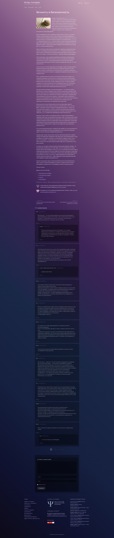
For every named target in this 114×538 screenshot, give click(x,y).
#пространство (65, 182)
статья (43, 112)
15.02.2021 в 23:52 (46, 226)
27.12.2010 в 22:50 (41, 245)
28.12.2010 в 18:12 (43, 424)
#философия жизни (72, 182)
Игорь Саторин (32, 2)
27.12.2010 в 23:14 (42, 281)
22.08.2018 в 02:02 (60, 268)
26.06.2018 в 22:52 (45, 435)
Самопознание (27, 511)
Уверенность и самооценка (30, 503)
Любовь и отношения (29, 501)
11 (60, 449)
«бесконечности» (70, 18)
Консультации (31, 7)
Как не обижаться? (82, 510)
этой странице (62, 187)
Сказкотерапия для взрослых (30, 516)
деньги (39, 46)
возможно (52, 154)
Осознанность (27, 504)
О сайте (25, 7)
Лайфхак (26, 508)
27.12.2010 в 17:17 (42, 211)
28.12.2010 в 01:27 (42, 358)
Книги (36, 7)
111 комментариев (44, 15)
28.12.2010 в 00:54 (42, 321)
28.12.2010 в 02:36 (41, 383)
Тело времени (42, 179)
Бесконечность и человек (45, 173)
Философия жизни (28, 513)
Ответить (37, 223)
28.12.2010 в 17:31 (43, 403)
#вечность (45, 182)
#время (49, 182)
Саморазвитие (27, 506)
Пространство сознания (45, 175)
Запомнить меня (42, 484)
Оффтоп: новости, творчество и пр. (32, 518)
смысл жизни (59, 149)
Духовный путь (27, 515)
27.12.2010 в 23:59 (41, 303)
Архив (40, 7)
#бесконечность (39, 182)
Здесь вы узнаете (58, 501)
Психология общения (29, 510)
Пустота (41, 177)
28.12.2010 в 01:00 (42, 345)
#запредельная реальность (56, 182)
